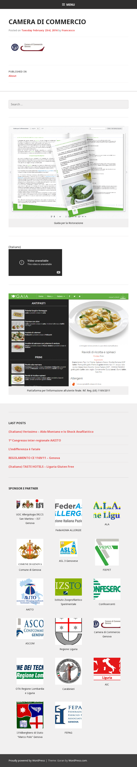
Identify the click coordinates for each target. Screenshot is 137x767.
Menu (70, 5)
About (18, 74)
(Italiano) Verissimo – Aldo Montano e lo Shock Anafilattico (51, 432)
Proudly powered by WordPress (27, 760)
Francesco (68, 30)
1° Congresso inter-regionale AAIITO (35, 440)
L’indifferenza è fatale (24, 449)
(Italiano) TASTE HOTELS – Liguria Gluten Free (41, 467)
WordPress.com (77, 760)
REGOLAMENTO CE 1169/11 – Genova (34, 458)
